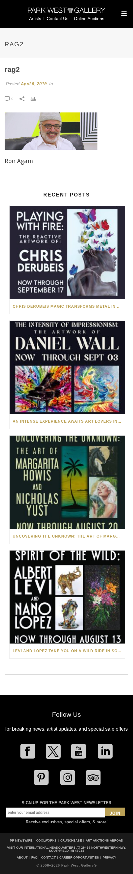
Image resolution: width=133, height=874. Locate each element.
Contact (48, 857)
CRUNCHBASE (71, 840)
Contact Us (57, 18)
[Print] (36, 98)
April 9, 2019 (34, 83)
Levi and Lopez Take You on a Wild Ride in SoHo (68, 651)
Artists (35, 18)
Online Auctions (89, 18)
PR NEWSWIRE (21, 840)
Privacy (109, 857)
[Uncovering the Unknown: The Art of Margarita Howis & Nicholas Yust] (67, 482)
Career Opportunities (79, 857)
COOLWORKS (46, 840)
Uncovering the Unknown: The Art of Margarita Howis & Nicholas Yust (69, 536)
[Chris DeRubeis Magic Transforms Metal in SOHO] (67, 252)
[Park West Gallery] (66, 13)
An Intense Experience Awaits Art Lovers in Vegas (69, 421)
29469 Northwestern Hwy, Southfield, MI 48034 (87, 849)
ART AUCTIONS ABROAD (104, 840)
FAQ (34, 857)
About (22, 857)
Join (115, 813)
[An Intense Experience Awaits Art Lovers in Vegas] (67, 367)
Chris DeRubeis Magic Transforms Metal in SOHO (69, 306)
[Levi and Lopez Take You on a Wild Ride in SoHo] (67, 597)
